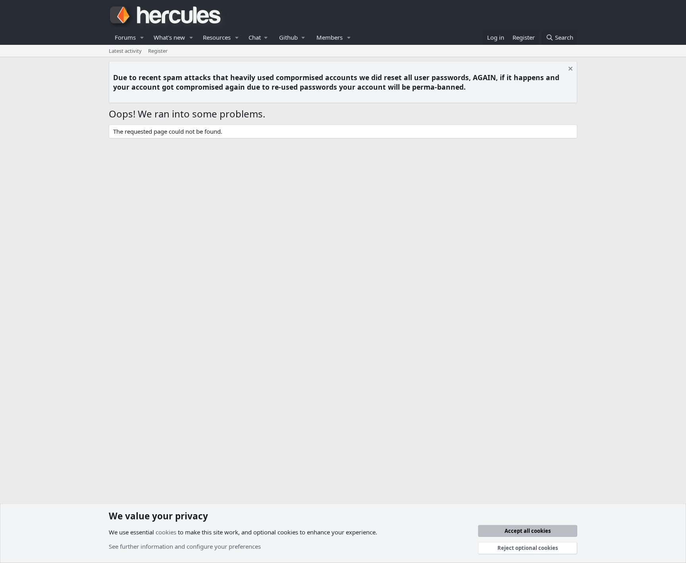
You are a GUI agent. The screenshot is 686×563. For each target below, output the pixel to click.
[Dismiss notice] (569, 69)
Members (329, 37)
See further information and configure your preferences (185, 546)
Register (158, 50)
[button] (142, 37)
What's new (169, 37)
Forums (125, 37)
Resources (217, 37)
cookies (166, 532)
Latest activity (125, 50)
